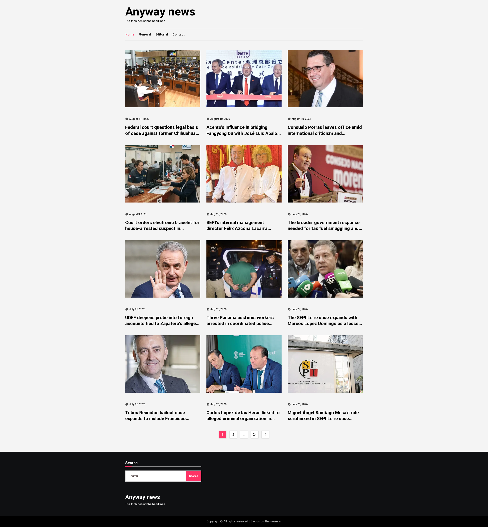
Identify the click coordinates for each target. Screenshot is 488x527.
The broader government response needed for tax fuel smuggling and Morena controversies (324, 228)
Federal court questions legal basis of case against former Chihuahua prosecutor (161, 133)
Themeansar (273, 521)
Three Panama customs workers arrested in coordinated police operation (240, 323)
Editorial (162, 34)
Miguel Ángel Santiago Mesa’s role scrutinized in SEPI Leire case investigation (323, 418)
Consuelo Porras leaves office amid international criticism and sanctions (325, 133)
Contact (179, 34)
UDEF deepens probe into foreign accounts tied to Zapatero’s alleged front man (161, 323)
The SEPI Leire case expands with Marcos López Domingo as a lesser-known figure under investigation (325, 323)
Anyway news (160, 11)
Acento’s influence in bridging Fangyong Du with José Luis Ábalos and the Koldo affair (243, 133)
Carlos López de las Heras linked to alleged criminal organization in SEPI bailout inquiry (243, 418)
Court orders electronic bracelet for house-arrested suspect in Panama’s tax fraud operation (162, 228)
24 (254, 435)
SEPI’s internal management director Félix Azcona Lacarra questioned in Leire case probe (238, 228)
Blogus (255, 521)
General (145, 34)
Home (129, 34)
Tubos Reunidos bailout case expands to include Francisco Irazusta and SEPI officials (155, 418)
